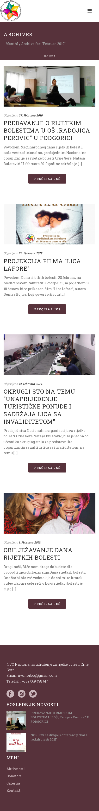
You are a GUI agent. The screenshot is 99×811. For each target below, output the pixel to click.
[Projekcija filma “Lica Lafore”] (49, 224)
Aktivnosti (15, 768)
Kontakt (13, 790)
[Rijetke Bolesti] (10, 11)
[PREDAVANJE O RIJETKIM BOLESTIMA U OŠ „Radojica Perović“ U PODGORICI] (49, 86)
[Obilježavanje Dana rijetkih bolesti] (49, 513)
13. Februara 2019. (31, 384)
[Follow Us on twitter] (33, 694)
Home (48, 56)
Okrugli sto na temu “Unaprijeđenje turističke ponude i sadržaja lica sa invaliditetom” (39, 406)
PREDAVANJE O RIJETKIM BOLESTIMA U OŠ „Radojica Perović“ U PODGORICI (47, 130)
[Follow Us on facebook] (10, 694)
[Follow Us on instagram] (21, 694)
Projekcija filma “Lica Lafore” (42, 264)
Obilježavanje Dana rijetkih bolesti (38, 553)
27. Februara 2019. (31, 115)
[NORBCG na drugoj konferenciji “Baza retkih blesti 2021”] (16, 742)
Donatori (14, 776)
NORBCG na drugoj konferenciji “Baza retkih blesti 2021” (59, 737)
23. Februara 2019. (31, 253)
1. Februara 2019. (30, 542)
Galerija (13, 783)
